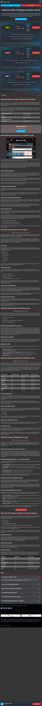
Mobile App (3, 605)
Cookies (25, 605)
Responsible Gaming (19, 605)
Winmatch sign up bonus (7, 102)
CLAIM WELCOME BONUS (21, 19)
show (39, 95)
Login (11, 5)
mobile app (7, 443)
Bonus (7, 605)
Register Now (36, 27)
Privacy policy (11, 605)
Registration (31, 5)
